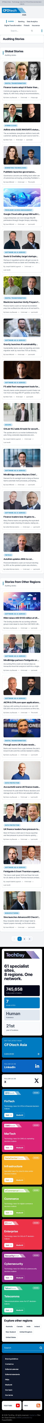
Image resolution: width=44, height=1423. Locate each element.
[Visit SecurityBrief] (17, 1256)
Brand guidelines (11, 1359)
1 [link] (19, 939)
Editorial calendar (12, 1369)
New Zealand (11, 1332)
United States (11, 1337)
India (28, 1326)
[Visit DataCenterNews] (17, 1158)
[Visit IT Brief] (17, 1223)
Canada (20, 1326)
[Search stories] (41, 1348)
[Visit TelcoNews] (17, 1288)
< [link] (14, 939)
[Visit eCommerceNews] (17, 1190)
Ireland (37, 1326)
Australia (9, 1326)
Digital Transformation (12, 25)
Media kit (19, 1115)
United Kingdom (26, 1332)
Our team (8, 1390)
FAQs (7, 1380)
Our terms (9, 1395)
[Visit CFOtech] (17, 1093)
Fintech (27, 25)
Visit (7, 1115)
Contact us (9, 1364)
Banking (21, 21)
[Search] (32, 30)
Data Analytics (32, 21)
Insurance (36, 25)
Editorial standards (12, 1374)
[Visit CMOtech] (17, 1125)
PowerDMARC (7, 1420)
